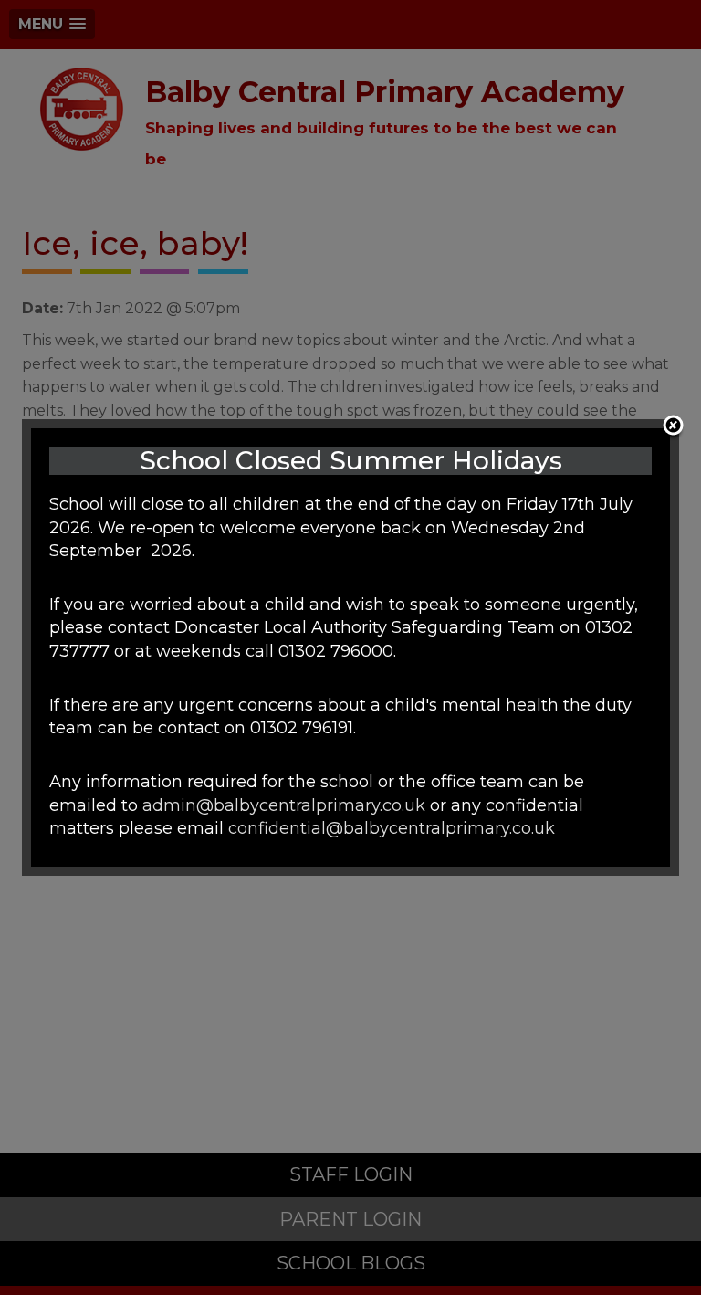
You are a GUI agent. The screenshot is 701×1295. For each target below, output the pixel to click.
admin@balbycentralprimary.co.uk (283, 805)
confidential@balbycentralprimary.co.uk (391, 828)
